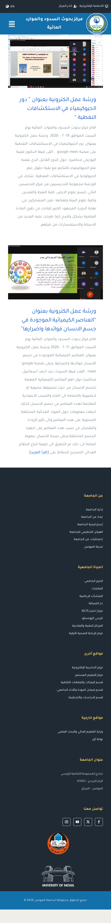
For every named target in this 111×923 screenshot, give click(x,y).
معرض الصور (48, 61)
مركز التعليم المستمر (89, 675)
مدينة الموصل (93, 547)
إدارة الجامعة (94, 509)
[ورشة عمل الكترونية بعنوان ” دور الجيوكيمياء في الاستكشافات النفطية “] (55, 61)
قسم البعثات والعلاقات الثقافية (82, 682)
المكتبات (97, 588)
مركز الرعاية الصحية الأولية (86, 633)
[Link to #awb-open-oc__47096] (12, 23)
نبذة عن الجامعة (92, 517)
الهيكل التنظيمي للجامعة (86, 532)
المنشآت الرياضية (91, 596)
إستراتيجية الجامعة (90, 524)
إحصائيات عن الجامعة (88, 539)
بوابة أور (97, 739)
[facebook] (99, 822)
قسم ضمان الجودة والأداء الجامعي (80, 690)
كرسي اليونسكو (92, 618)
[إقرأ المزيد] (39, 453)
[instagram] (67, 822)
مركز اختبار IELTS (92, 611)
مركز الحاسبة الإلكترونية (87, 667)
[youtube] (77, 822)
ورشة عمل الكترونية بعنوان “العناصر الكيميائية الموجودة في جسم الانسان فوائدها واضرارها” (63, 272)
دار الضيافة (96, 603)
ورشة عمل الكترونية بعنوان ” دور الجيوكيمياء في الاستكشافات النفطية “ (63, 61)
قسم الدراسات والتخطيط (85, 697)
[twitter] (88, 822)
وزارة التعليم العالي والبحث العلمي (80, 732)
